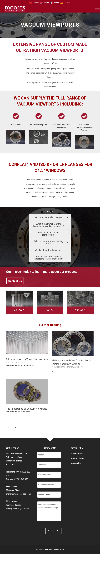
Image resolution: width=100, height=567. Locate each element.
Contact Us (76, 463)
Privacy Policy (77, 453)
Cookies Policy (77, 458)
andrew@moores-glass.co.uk (18, 494)
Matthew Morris (14, 365)
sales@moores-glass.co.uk (17, 508)
